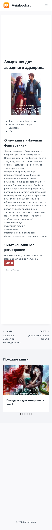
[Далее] (44, 388)
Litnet (9, 262)
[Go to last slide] (8, 388)
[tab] (20, 414)
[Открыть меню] (46, 5)
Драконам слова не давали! (38, 335)
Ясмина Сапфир (12, 270)
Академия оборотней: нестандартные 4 (12, 337)
